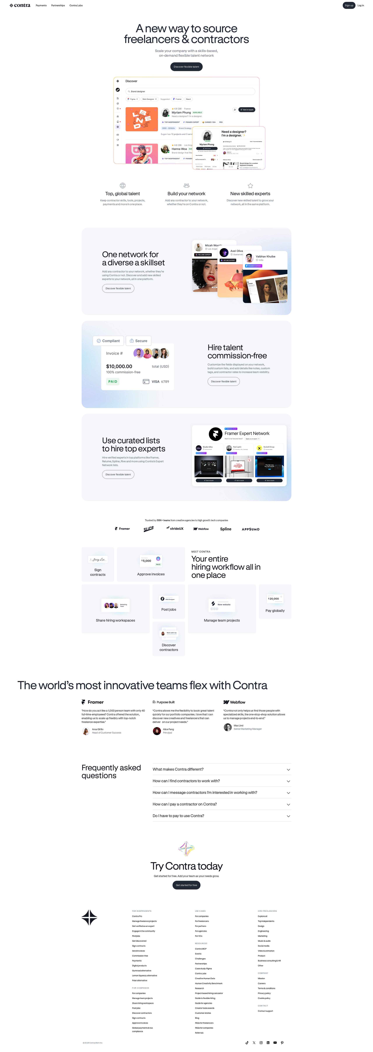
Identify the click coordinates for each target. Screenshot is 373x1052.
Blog (197, 1018)
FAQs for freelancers (204, 1023)
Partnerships (201, 963)
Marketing (262, 936)
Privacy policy (264, 993)
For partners (200, 926)
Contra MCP (200, 948)
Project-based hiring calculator (209, 993)
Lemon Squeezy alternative (144, 975)
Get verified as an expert (143, 926)
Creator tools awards (204, 1008)
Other (260, 965)
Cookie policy (264, 998)
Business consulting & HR (269, 960)
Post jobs (136, 1008)
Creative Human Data (205, 978)
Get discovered (139, 941)
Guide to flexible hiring (205, 998)
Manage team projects (142, 998)
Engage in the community (143, 931)
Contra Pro (137, 916)
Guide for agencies (203, 1003)
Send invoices (138, 951)
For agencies (201, 931)
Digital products (139, 965)
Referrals (199, 1033)
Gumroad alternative (141, 970)
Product (261, 955)
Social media (263, 946)
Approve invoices (140, 1023)
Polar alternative (139, 980)
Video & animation (266, 951)
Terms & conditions (266, 988)
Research (199, 988)
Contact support (265, 1011)
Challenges (200, 958)
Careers (261, 983)
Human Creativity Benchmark (208, 983)
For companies (139, 993)
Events (198, 953)
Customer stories (203, 1013)
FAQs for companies (204, 1028)
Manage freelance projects (144, 921)
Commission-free (140, 955)
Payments (41, 5)
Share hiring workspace (143, 1003)
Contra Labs (200, 973)
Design (261, 926)
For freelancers (202, 921)
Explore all (262, 916)
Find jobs (136, 936)
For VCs (198, 936)
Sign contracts (138, 946)
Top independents (266, 921)
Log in (361, 5)
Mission (261, 978)
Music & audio (264, 941)
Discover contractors (142, 1013)
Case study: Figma (203, 968)
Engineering (263, 931)
